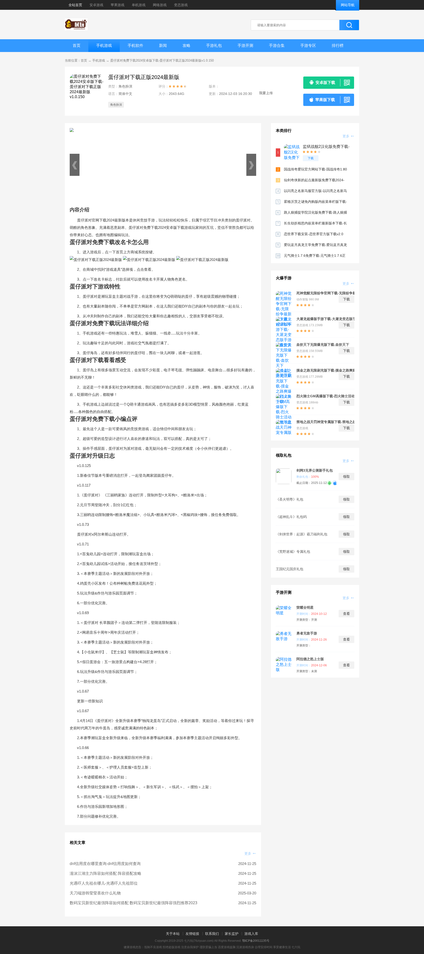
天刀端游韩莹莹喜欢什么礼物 (95, 893)
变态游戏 (181, 5)
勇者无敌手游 (306, 633)
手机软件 (135, 45)
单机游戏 (139, 5)
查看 (346, 614)
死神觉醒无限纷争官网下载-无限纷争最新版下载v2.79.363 (326, 293)
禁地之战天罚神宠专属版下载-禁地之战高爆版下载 (326, 422)
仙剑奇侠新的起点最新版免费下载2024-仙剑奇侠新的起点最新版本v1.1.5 (314, 180)
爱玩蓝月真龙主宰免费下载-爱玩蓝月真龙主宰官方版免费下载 (315, 245)
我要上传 (266, 93)
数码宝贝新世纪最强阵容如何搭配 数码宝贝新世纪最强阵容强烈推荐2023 (133, 903)
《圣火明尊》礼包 (289, 499)
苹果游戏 (117, 5)
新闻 (163, 45)
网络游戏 (160, 5)
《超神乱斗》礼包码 (291, 517)
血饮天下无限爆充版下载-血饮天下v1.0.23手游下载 (322, 345)
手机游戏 (104, 45)
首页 (76, 45)
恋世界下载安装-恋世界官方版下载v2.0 (313, 234)
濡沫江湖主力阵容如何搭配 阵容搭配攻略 (105, 873)
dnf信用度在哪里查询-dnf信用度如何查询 (105, 864)
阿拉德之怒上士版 (310, 659)
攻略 (186, 45)
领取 (346, 476)
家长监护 (231, 933)
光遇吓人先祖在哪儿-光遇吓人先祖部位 (104, 883)
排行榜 (338, 45)
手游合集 (277, 45)
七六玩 (296, 947)
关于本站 (173, 933)
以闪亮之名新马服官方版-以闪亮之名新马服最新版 (315, 191)
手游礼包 (214, 45)
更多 (248, 853)
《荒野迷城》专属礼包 (293, 552)
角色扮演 (116, 104)
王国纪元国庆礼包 (289, 569)
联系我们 (212, 933)
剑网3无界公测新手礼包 (314, 470)
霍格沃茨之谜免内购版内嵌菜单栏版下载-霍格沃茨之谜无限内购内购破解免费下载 (315, 202)
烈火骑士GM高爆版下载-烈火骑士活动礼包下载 (327, 396)
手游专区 (308, 45)
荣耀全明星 (305, 607)
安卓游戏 (96, 5)
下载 (311, 158)
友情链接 (192, 933)
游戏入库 (251, 933)
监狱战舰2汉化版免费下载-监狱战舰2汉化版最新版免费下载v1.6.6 (326, 146)
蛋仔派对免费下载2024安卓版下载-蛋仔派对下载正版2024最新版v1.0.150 (162, 60)
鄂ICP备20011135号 (255, 940)
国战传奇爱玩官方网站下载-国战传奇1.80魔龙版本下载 (315, 169)
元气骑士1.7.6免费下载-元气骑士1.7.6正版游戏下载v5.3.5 (314, 256)
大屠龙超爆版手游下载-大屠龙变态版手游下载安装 (326, 319)
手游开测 (245, 45)
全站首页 (75, 5)
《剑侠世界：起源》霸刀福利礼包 (301, 534)
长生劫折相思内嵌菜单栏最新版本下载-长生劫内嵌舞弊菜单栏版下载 (315, 223)
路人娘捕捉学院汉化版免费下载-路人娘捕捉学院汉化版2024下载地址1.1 (315, 212)
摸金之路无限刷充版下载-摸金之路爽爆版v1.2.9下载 (326, 370)
